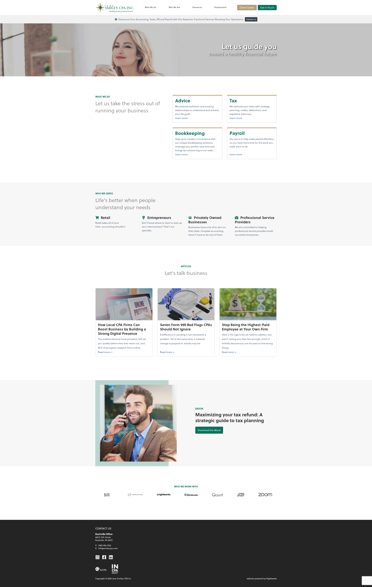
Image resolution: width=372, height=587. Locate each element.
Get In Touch (267, 7)
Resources (197, 7)
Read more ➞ (124, 352)
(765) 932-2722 (104, 545)
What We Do (150, 7)
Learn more (188, 118)
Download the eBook (210, 430)
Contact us (251, 19)
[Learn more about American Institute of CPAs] (101, 569)
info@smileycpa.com (108, 548)
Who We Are (174, 7)
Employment (220, 7)
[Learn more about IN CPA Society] (114, 569)
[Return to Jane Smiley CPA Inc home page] (114, 7)
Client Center (247, 7)
